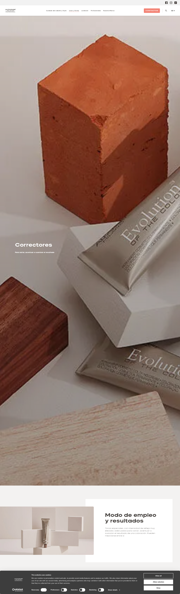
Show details (112, 590)
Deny (158, 588)
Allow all (158, 576)
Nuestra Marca (108, 10)
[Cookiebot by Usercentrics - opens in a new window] (18, 590)
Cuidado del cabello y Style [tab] (56, 10)
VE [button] (172, 11)
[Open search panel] (164, 11)
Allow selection (158, 582)
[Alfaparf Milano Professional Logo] (10, 10)
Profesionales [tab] (96, 10)
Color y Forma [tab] (74, 10)
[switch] (64, 590)
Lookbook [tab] (84, 10)
